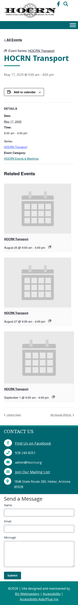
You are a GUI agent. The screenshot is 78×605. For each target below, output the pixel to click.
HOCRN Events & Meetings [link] (21, 159)
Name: (8, 505)
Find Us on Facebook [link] (33, 443)
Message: (10, 537)
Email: (8, 521)
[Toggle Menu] (73, 25)
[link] (30, 20)
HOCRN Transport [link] (15, 147)
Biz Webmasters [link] (27, 594)
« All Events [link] (13, 39)
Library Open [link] (13, 414)
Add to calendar (25, 92)
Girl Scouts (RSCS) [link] (61, 414)
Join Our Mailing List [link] (32, 472)
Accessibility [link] (52, 594)
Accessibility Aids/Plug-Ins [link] (39, 599)
